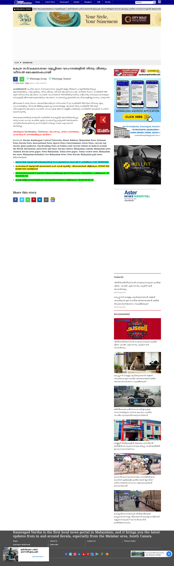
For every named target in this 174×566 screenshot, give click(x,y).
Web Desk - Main (22, 83)
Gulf (98, 2)
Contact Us (91, 541)
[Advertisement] (84, 43)
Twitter (41, 132)
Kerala (107, 2)
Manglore (88, 2)
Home (37, 2)
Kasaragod (64, 2)
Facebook (29, 132)
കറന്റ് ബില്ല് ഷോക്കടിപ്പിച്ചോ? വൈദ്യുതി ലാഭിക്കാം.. (40, 180)
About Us (53, 541)
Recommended (122, 314)
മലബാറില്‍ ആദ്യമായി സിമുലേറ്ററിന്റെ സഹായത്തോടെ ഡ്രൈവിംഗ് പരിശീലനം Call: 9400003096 (61, 162)
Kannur (76, 2)
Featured (118, 277)
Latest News (50, 2)
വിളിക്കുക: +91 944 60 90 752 (80, 180)
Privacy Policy (130, 541)
